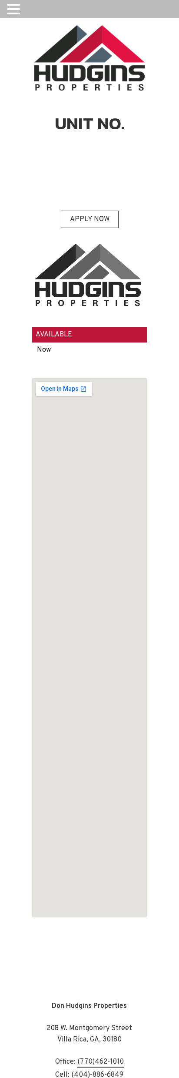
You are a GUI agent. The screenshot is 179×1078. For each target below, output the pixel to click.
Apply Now (89, 219)
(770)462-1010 (100, 1062)
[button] (15, 9)
